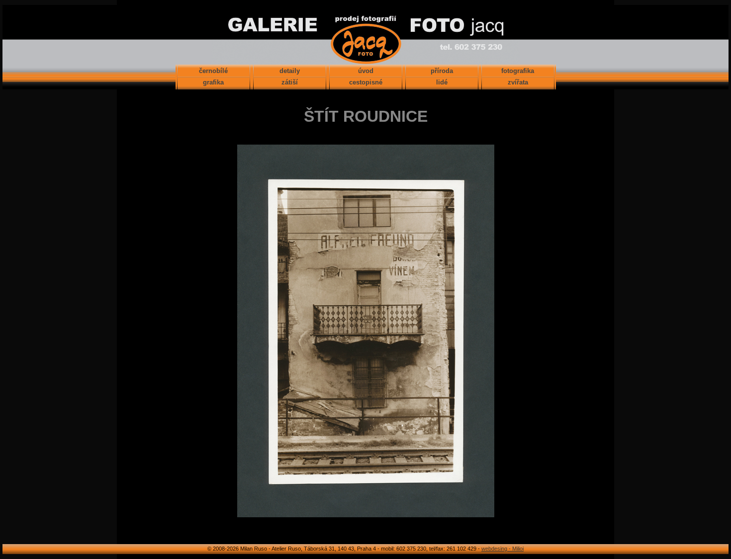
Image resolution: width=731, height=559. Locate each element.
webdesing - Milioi (502, 549)
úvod (365, 71)
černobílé (213, 71)
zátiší (289, 82)
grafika (213, 82)
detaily (289, 71)
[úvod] (365, 60)
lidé (442, 82)
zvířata (518, 82)
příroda (442, 71)
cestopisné (365, 82)
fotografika (517, 71)
